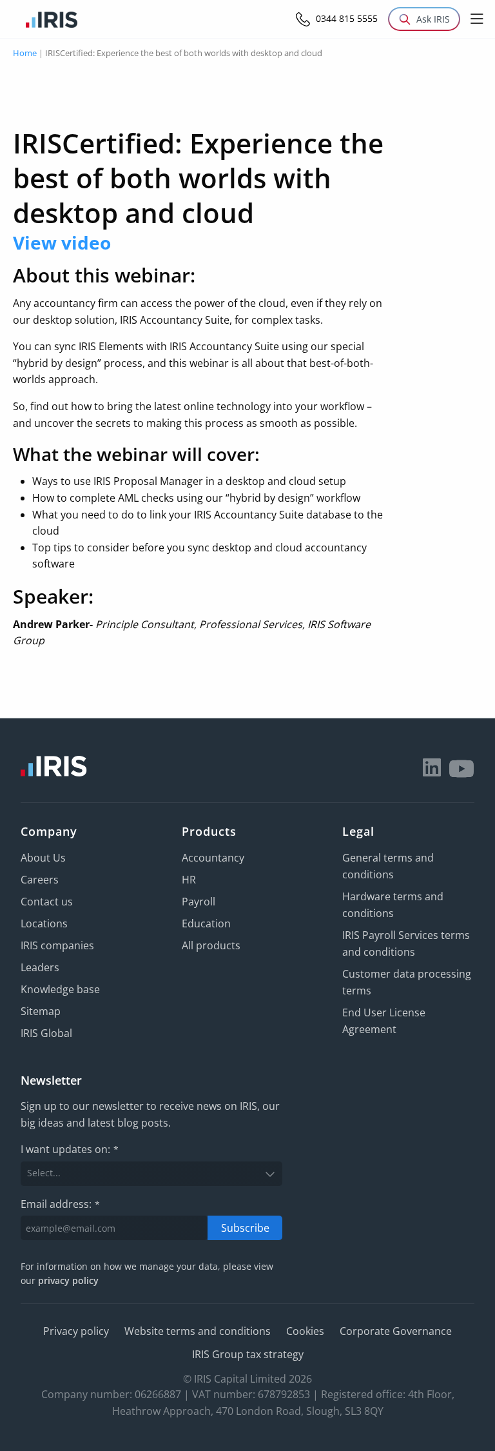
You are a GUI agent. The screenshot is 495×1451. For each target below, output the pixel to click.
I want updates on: (70, 1149)
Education (206, 923)
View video (62, 242)
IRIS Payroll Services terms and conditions (406, 943)
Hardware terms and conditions (392, 904)
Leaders (40, 967)
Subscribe (245, 1228)
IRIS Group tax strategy (248, 1354)
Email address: (60, 1204)
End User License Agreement (383, 1020)
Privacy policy (76, 1331)
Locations (44, 923)
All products (211, 945)
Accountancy (213, 858)
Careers (40, 880)
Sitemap (41, 1011)
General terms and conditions (388, 866)
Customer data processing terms (406, 982)
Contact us (47, 901)
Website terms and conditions (197, 1331)
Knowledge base (60, 989)
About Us (43, 858)
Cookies (305, 1331)
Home (25, 53)
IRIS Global (46, 1033)
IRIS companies (57, 945)
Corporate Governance (396, 1331)
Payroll (198, 901)
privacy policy (68, 1280)
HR (189, 880)
